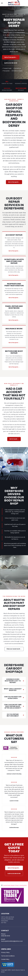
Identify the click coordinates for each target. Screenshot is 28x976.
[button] (2, 3)
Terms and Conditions (8, 956)
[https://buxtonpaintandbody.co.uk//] (14, 885)
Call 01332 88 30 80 (10, 63)
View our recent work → (14, 649)
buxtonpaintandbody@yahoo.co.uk (12, 941)
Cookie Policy (5, 959)
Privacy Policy (5, 952)
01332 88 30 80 (5, 936)
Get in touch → (14, 439)
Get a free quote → (10, 57)
